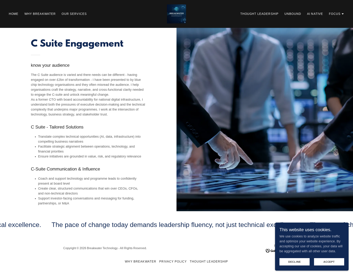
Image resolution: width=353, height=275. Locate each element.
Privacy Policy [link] (173, 261)
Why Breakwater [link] (40, 13)
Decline (294, 261)
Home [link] (14, 13)
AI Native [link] (315, 13)
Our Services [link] (74, 13)
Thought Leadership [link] (259, 13)
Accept (329, 261)
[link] (176, 14)
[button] (336, 14)
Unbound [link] (292, 13)
